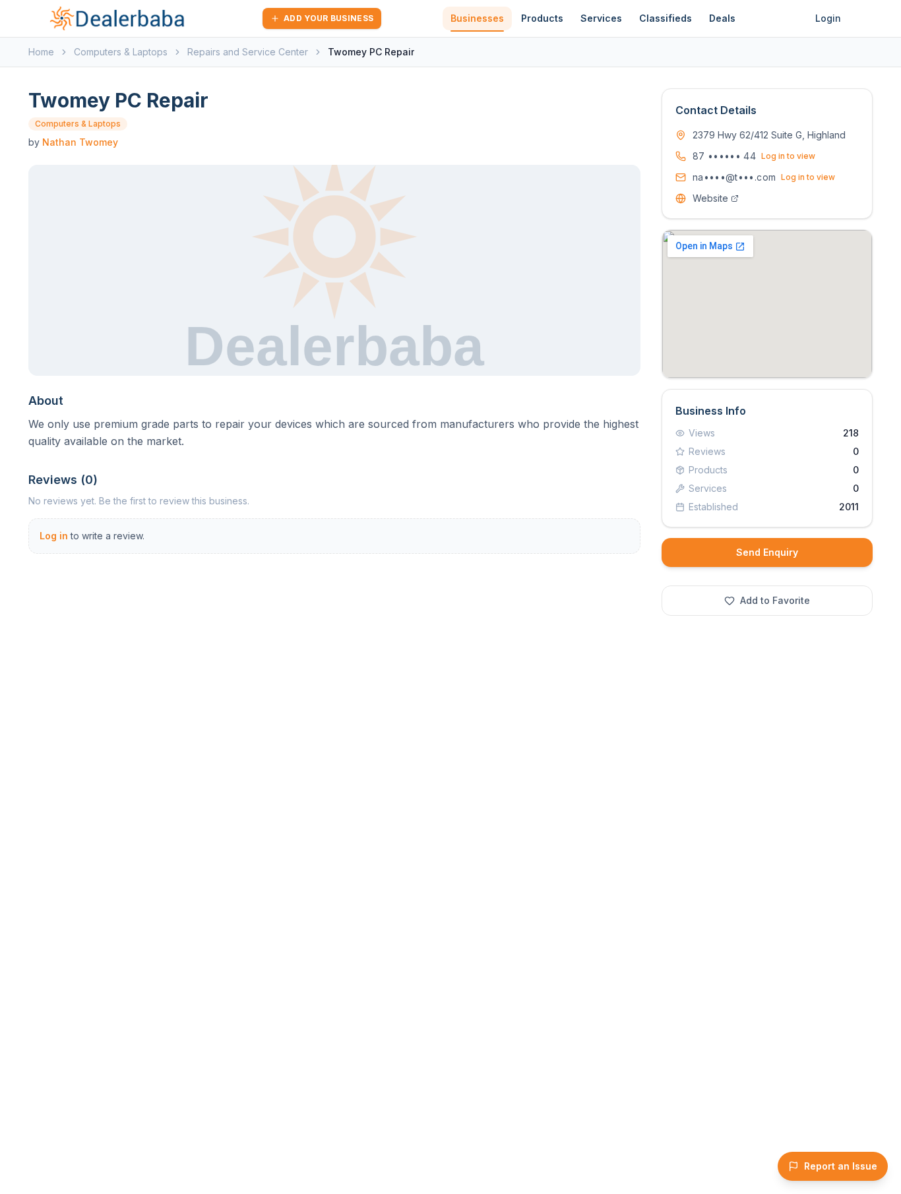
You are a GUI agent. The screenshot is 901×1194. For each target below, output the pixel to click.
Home (41, 51)
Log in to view (788, 156)
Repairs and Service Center (247, 51)
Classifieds (665, 18)
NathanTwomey (80, 142)
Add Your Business (328, 18)
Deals (722, 18)
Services (601, 18)
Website (710, 198)
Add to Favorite (775, 600)
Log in (54, 535)
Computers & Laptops (121, 51)
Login (828, 18)
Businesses (477, 18)
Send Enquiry (767, 552)
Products (542, 18)
